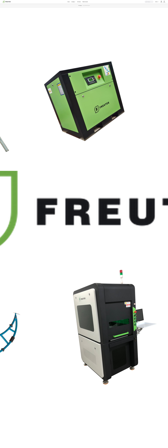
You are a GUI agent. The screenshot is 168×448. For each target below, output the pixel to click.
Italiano (156, 1)
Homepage (80, 5)
